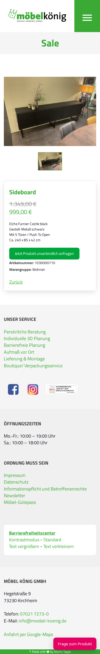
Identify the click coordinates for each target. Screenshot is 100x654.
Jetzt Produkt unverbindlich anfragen (44, 253)
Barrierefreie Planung (24, 345)
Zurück (16, 282)
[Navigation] (87, 16)
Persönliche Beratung (25, 332)
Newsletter (14, 495)
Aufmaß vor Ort (19, 352)
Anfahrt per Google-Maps (28, 634)
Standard (52, 539)
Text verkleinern (58, 546)
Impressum (14, 475)
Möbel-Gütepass (20, 502)
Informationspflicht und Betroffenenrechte (45, 489)
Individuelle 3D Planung (27, 338)
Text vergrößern (24, 546)
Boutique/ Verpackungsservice (33, 365)
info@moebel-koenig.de (42, 621)
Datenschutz (16, 482)
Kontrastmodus (24, 539)
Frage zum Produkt (75, 643)
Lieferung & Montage (24, 358)
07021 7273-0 (34, 614)
